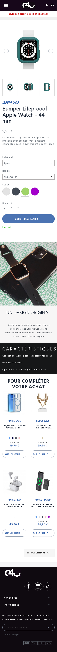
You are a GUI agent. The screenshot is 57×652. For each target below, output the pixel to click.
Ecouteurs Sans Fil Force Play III (14, 506)
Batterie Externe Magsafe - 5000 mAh (42, 506)
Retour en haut (38, 553)
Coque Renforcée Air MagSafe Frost (14, 427)
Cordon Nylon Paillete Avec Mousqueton (43, 427)
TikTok (47, 586)
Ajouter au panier (26, 218)
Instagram (38, 586)
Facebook (28, 586)
